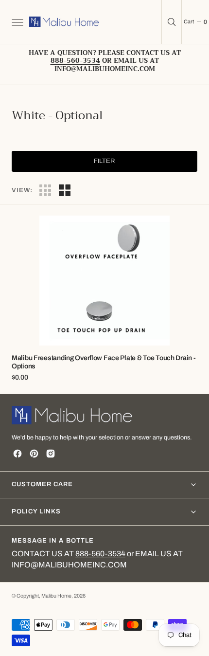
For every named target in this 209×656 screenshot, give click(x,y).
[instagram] (50, 453)
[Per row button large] (45, 190)
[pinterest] (34, 453)
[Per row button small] (64, 190)
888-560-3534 (100, 553)
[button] (16, 22)
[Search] (171, 22)
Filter (104, 161)
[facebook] (17, 453)
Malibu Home (56, 596)
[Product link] (104, 281)
